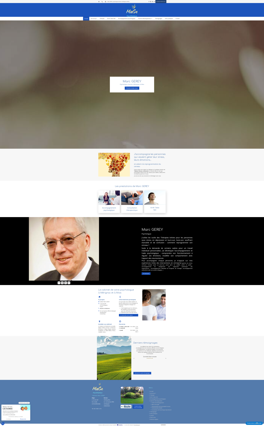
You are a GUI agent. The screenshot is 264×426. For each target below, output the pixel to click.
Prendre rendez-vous (252, 423)
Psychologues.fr (137, 425)
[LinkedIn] (152, 2)
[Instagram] (154, 2)
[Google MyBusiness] (150, 2)
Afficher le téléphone (105, 308)
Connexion (163, 424)
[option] (150, 352)
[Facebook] (59, 282)
